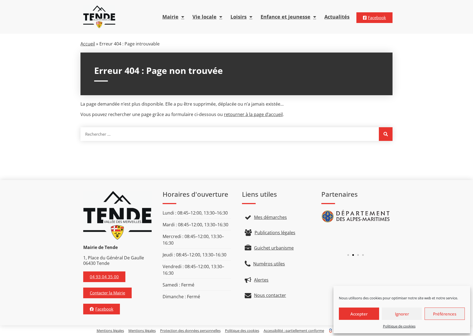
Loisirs (238, 16)
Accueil (87, 44)
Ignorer (402, 314)
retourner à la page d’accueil (253, 114)
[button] (348, 255)
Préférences (444, 314)
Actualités (337, 16)
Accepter (359, 314)
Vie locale (204, 16)
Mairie (170, 16)
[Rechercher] (386, 134)
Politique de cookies (399, 326)
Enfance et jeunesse (285, 16)
